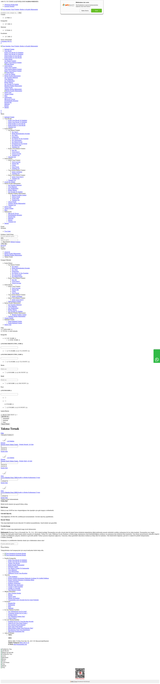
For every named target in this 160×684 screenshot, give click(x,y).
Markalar (7, 104)
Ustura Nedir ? (12, 618)
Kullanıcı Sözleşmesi (14, 583)
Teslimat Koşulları (13, 581)
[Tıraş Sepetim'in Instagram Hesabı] (15, 555)
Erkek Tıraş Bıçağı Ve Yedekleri (13, 54)
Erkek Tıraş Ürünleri (10, 67)
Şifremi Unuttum (15, 242)
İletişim (6, 106)
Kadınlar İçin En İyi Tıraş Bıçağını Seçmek (20, 621)
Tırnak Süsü (15, 198)
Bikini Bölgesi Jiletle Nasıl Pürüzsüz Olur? (20, 628)
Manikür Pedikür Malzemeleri (13, 86)
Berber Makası (8, 82)
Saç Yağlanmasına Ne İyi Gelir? (17, 611)
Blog (5, 96)
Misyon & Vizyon (9, 99)
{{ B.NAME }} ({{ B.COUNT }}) (17, 372)
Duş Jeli (14, 150)
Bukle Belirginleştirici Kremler (21, 133)
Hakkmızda (11, 605)
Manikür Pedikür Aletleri (19, 195)
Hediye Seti (7, 92)
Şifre (2, 238)
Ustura (14, 165)
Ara (20, 12)
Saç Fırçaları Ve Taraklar (11, 84)
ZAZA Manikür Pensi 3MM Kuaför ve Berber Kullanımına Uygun (20, 492)
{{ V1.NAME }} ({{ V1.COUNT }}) (18, 351)
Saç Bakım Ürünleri (10, 61)
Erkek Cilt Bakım (17, 172)
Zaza (2, 476)
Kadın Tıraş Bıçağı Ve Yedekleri (13, 52)
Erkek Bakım (8, 66)
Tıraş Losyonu (16, 162)
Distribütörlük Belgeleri (11, 101)
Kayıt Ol (3, 245)
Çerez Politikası (12, 576)
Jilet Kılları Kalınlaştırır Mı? (16, 631)
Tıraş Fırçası (15, 167)
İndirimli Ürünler (9, 49)
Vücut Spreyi (16, 152)
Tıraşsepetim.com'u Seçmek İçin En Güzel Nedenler (23, 600)
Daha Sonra (85, 10)
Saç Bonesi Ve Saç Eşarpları (20, 138)
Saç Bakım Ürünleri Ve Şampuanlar (18, 568)
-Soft (71, 681)
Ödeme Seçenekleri (14, 598)
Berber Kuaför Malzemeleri (12, 76)
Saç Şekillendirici (9, 81)
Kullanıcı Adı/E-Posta (7, 234)
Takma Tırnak (16, 197)
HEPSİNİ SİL (5, 416)
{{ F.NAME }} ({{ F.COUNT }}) (17, 407)
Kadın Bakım (8, 59)
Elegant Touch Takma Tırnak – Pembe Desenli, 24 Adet (17, 444)
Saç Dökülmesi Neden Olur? (16, 616)
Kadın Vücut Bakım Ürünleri (13, 62)
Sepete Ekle (4, 451)
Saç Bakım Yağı (16, 145)
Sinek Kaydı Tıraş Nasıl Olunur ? (18, 623)
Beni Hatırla (6, 242)
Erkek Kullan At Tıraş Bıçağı (13, 56)
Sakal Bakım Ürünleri (14, 301)
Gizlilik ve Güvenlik (14, 588)
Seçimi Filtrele (5, 424)
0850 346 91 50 (24, 642)
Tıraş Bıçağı (8, 51)
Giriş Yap (3, 243)
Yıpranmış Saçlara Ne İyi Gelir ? (17, 613)
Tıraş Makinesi (8, 79)
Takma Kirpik (8, 87)
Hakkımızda (8, 97)
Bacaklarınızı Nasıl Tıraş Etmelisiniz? (19, 630)
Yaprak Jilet (15, 163)
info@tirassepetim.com (20, 644)
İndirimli (5, 420)
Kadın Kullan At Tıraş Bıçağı (13, 57)
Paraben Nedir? (12, 615)
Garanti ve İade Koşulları (15, 586)
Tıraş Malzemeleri (13, 571)
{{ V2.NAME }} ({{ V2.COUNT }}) (18, 361)
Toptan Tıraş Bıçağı (14, 563)
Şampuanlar (15, 137)
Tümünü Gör (12, 127)
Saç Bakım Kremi (17, 142)
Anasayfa (7, 252)
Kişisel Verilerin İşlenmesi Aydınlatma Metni (21, 580)
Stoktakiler (6, 418)
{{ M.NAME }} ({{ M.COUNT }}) (17, 383)
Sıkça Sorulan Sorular (14, 593)
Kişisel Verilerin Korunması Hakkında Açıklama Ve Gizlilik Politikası (28, 578)
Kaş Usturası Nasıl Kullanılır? (17, 625)
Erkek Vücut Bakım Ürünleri (12, 71)
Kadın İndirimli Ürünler (15, 323)
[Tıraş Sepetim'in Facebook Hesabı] (15, 553)
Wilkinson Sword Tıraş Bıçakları (17, 573)
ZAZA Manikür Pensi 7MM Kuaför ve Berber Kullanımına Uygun (20, 477)
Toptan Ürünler (8, 94)
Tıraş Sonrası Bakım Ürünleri (13, 69)
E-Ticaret (75, 681)
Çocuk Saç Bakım (9, 74)
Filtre (2, 433)
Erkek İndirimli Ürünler (15, 321)
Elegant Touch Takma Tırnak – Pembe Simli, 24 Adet (16, 461)
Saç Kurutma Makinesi (11, 77)
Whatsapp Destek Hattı (11, 4)
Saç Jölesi (15, 135)
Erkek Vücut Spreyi (18, 177)
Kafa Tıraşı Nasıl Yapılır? (15, 626)
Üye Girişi (7, 231)
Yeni (4, 422)
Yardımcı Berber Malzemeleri (13, 89)
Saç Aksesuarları (17, 140)
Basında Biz (8, 102)
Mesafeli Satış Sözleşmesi (15, 585)
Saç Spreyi (15, 132)
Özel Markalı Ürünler (14, 590)
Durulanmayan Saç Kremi (19, 143)
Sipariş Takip (12, 596)
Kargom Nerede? (9, 6)
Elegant (3, 443)
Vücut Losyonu (16, 153)
